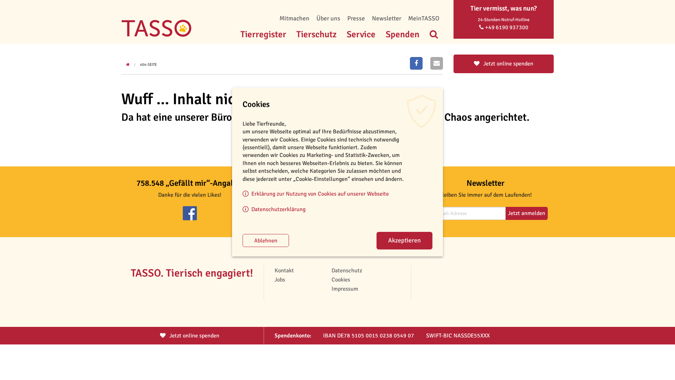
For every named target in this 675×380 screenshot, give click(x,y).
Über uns (328, 18)
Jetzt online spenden (507, 63)
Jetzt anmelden (526, 213)
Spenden (402, 34)
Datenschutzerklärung (278, 209)
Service (361, 34)
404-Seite (148, 64)
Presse (356, 18)
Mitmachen (294, 18)
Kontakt (284, 270)
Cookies (341, 279)
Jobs (280, 279)
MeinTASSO (423, 18)
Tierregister (263, 34)
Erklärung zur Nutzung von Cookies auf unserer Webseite (320, 193)
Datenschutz (347, 270)
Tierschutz (316, 34)
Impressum (345, 288)
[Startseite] (156, 17)
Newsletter (386, 18)
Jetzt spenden (193, 335)
